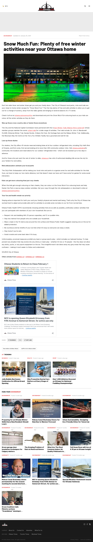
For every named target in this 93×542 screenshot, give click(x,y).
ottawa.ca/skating (78, 148)
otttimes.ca (30, 257)
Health (29, 358)
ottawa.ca (45, 158)
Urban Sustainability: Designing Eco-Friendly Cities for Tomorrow (76, 421)
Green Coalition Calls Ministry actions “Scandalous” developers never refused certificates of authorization (12, 512)
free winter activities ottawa (10, 348)
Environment (8, 36)
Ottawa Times (13, 534)
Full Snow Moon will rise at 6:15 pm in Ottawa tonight (80, 448)
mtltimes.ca (40, 257)
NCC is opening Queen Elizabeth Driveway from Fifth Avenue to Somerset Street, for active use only (45, 482)
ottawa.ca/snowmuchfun (23, 115)
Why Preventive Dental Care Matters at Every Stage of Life (38, 381)
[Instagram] (84, 524)
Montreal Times (36, 534)
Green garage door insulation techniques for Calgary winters (12, 449)
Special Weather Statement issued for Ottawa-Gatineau (77, 480)
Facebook (13, 340)
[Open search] (85, 6)
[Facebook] (87, 524)
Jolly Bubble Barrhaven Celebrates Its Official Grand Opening (13, 381)
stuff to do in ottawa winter (28, 348)
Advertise (29, 530)
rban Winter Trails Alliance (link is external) (69, 128)
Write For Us (38, 530)
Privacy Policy (74, 539)
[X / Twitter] (89, 524)
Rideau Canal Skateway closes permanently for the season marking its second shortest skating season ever (14, 482)
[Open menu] (89, 6)
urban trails (32, 130)
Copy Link (29, 340)
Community (5, 455)
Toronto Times (24, 534)
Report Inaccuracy (84, 35)
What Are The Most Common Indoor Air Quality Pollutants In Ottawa (55, 450)
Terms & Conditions (85, 539)
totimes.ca (20, 257)
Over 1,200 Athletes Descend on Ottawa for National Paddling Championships (64, 381)
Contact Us (20, 530)
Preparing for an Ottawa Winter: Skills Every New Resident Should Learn (15, 422)
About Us (11, 530)
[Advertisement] (46, 22)
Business (5, 358)
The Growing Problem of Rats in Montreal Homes (34, 448)
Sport (55, 358)
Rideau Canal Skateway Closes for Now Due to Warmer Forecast (46, 421)
